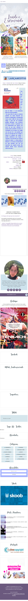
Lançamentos (8, 447)
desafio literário (7, 452)
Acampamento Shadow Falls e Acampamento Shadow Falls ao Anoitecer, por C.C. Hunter (17, 527)
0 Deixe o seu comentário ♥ (14, 186)
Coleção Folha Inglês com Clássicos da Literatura (13, 71)
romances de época (21, 454)
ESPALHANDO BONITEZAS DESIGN (18, 594)
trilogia (8, 461)
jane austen (9, 72)
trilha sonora (21, 459)
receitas (8, 454)
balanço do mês (21, 449)
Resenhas (21, 447)
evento (21, 452)
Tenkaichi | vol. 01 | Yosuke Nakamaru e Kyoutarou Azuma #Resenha (14, 326)
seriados (8, 456)
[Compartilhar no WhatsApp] (24, 191)
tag (8, 459)
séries (21, 456)
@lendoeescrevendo (7, 418)
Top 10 (8, 449)
